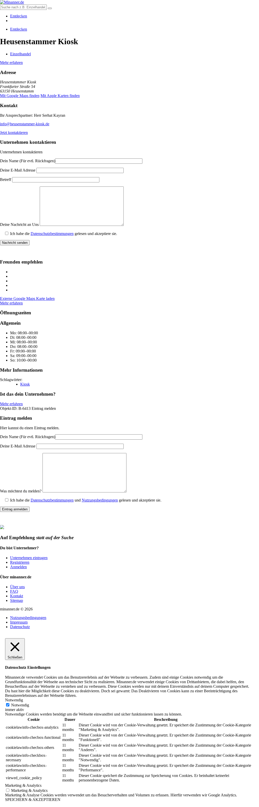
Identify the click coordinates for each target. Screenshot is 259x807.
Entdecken (18, 16)
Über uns (17, 587)
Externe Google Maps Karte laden (27, 298)
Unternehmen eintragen (29, 558)
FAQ (14, 591)
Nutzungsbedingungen (100, 500)
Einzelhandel (20, 54)
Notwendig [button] (14, 700)
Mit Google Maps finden (19, 95)
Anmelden (18, 567)
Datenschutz (20, 627)
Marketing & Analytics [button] (23, 785)
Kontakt (16, 596)
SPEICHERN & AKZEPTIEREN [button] (32, 799)
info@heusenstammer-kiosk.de (24, 124)
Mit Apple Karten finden (60, 95)
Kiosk (25, 384)
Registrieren (19, 562)
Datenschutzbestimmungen (52, 233)
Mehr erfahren (11, 62)
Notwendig (20, 705)
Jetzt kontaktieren (14, 132)
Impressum (19, 622)
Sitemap (16, 600)
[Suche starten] (50, 8)
